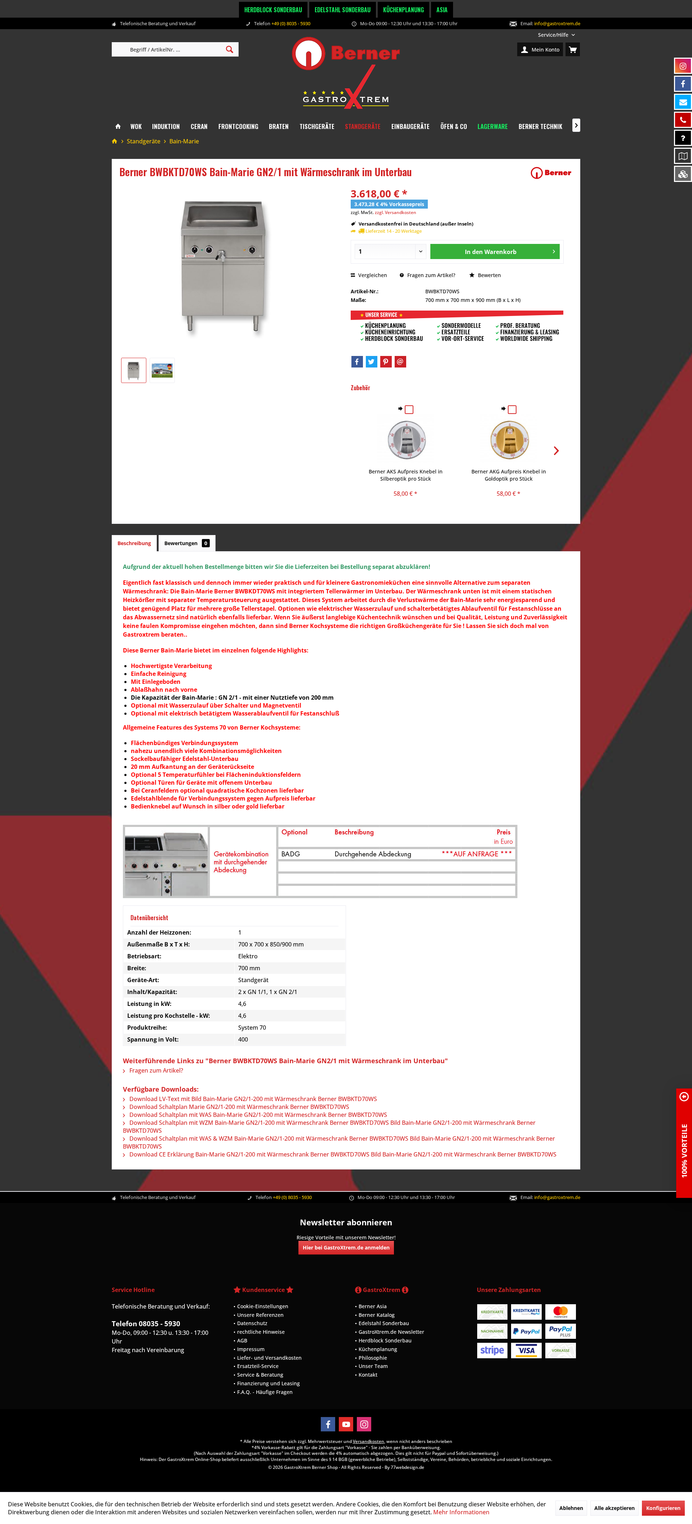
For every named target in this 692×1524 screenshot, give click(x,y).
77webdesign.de (407, 1467)
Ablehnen (571, 1508)
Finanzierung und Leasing (268, 1383)
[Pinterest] (386, 361)
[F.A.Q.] (683, 138)
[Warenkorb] (572, 49)
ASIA (442, 9)
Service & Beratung (260, 1374)
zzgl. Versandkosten (395, 212)
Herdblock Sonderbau (273, 9)
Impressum (251, 1349)
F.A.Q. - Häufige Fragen (265, 1392)
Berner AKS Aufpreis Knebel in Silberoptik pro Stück (406, 475)
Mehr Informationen (461, 1512)
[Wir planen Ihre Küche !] (683, 156)
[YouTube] (346, 1424)
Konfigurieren (663, 1508)
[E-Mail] (400, 361)
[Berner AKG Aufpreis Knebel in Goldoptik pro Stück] (508, 439)
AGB (242, 1340)
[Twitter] (371, 361)
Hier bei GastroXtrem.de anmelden (346, 1247)
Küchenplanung (403, 9)
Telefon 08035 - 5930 (146, 1323)
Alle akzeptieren (614, 1508)
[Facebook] (357, 361)
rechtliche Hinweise (261, 1331)
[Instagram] (364, 1424)
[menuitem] (556, 34)
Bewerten (488, 275)
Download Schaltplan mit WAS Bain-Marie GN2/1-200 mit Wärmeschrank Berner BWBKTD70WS (257, 1115)
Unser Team (373, 1366)
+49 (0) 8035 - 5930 (290, 23)
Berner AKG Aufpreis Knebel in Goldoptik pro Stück (508, 475)
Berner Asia (373, 1306)
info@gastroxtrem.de (557, 23)
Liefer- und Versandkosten (269, 1357)
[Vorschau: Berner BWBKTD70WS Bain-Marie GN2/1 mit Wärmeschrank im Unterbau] (133, 370)
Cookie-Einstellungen (262, 1306)
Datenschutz (252, 1323)
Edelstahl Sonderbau (343, 9)
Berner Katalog (377, 1314)
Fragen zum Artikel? (430, 275)
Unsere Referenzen (260, 1314)
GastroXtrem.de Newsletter (391, 1331)
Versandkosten (368, 1441)
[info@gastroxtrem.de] (683, 102)
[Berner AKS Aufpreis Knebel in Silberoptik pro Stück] (406, 439)
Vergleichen (372, 275)
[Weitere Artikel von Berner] (551, 172)
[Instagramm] (683, 66)
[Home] (118, 126)
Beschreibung (134, 543)
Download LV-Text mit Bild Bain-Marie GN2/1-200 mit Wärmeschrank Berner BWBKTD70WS (252, 1099)
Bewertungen (185, 543)
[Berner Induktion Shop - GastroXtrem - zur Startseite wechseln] (346, 73)
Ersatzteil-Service (258, 1366)
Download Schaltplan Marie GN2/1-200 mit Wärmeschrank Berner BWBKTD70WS (238, 1107)
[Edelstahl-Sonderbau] (683, 174)
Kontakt (368, 1374)
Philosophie (373, 1357)
